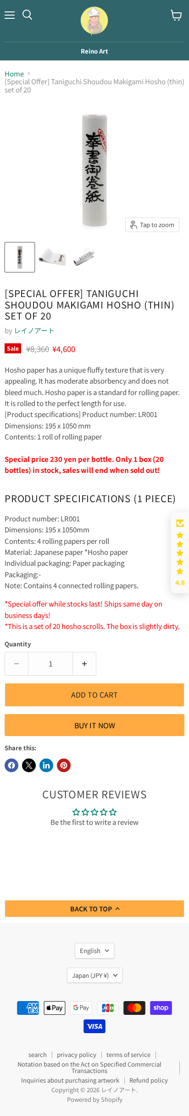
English (90, 950)
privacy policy (76, 1054)
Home (14, 73)
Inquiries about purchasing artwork (70, 1080)
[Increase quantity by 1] (84, 664)
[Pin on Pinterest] (64, 765)
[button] (180, 552)
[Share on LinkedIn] (46, 765)
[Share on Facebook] (11, 765)
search (37, 1054)
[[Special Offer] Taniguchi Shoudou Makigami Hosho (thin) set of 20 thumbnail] (19, 257)
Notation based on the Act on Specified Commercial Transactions (89, 1067)
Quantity (18, 643)
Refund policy (148, 1080)
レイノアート (34, 330)
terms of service (128, 1054)
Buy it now (94, 725)
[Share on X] (29, 765)
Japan (90, 975)
